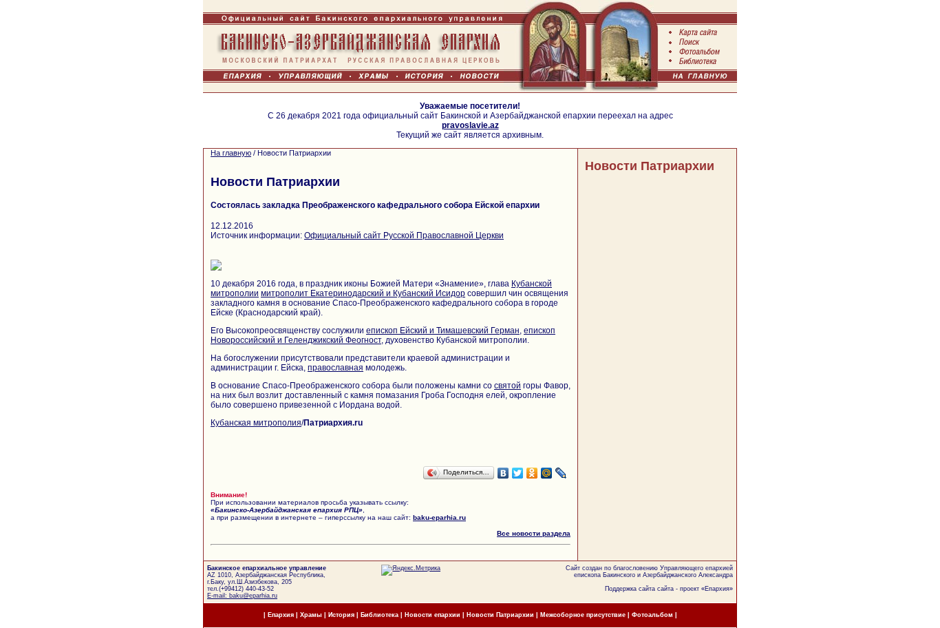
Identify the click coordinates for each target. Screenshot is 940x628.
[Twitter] (518, 473)
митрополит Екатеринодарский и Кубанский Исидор (363, 293)
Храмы (311, 614)
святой (507, 385)
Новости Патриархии (649, 166)
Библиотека (380, 614)
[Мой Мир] (547, 473)
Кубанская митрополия (256, 423)
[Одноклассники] (532, 473)
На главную (231, 153)
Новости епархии (432, 614)
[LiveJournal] (561, 473)
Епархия (717, 588)
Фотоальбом (652, 614)
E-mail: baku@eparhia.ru (242, 595)
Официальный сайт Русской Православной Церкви (404, 235)
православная (335, 368)
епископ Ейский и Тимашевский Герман (443, 330)
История (341, 614)
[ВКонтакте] (503, 473)
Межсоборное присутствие (583, 614)
